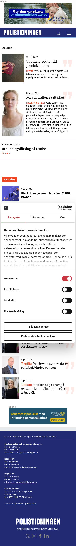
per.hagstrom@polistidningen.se (20, 467)
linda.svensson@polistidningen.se (21, 452)
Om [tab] (62, 217)
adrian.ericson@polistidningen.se (20, 482)
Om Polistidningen (22, 436)
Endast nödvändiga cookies (38, 336)
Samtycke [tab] (14, 217)
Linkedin (46, 536)
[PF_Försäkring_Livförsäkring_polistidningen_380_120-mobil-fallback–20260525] (38, 13)
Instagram (34, 536)
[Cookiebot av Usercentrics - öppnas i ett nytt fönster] (56, 207)
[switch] (67, 289)
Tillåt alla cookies (38, 326)
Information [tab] (38, 217)
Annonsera (51, 436)
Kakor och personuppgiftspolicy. (20, 503)
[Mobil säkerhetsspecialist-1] (38, 416)
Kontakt (8, 436)
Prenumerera (38, 436)
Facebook (40, 536)
